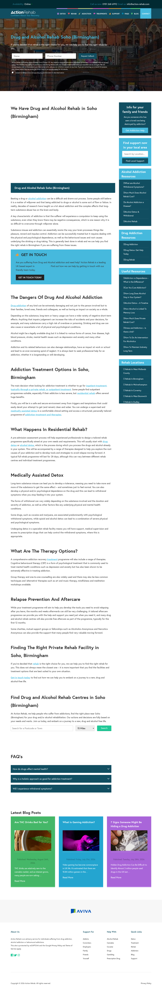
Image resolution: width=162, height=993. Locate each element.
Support (116, 14)
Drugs (109, 950)
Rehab (73, 14)
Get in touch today (20, 677)
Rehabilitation (42, 266)
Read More (20, 880)
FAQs (127, 14)
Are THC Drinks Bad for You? (31, 822)
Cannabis (110, 943)
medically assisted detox (24, 410)
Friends (85, 954)
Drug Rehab (130, 259)
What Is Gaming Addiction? (79, 822)
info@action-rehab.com (138, 4)
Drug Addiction (131, 244)
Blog (136, 14)
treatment (52, 559)
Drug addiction (18, 305)
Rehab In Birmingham (134, 378)
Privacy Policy (57, 945)
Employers (87, 947)
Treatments (101, 14)
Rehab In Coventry (133, 390)
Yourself (86, 958)
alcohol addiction (37, 198)
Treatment (135, 943)
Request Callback (87, 56)
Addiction (86, 14)
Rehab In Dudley (132, 402)
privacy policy (53, 69)
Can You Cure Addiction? (135, 287)
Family (85, 950)
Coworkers (87, 943)
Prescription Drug (113, 958)
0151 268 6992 (110, 4)
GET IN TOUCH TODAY (30, 277)
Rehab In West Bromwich (136, 396)
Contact (146, 14)
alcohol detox (27, 445)
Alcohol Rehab (131, 221)
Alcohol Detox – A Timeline (136, 303)
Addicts (86, 939)
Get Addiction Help (135, 130)
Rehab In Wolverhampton (136, 384)
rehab (36, 663)
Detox (63, 14)
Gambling (110, 954)
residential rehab (86, 393)
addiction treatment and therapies (43, 414)
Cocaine (110, 947)
